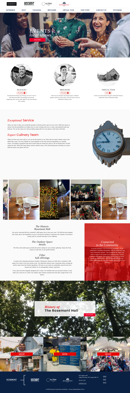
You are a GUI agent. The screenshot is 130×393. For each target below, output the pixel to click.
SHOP (104, 376)
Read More (89, 314)
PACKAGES (37, 10)
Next (122, 199)
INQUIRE (37, 40)
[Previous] (10, 32)
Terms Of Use (81, 389)
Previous (8, 199)
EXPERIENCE (10, 10)
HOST (24, 10)
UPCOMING (117, 10)
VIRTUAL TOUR (68, 10)
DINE (104, 379)
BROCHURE (52, 10)
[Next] (119, 32)
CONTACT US (101, 10)
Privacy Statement (73, 389)
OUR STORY (85, 10)
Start (107, 93)
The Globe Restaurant (51, 145)
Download (20, 93)
